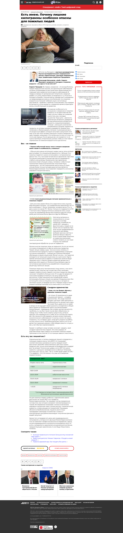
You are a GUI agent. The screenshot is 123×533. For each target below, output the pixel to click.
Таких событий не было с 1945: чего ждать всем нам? (91, 200)
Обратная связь (34, 504)
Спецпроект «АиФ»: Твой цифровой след (61, 7)
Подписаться (88, 82)
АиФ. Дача (80, 74)
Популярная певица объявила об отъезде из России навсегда (90, 163)
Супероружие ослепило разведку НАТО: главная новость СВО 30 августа (88, 98)
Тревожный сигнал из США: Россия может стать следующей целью (91, 157)
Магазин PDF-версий (88, 502)
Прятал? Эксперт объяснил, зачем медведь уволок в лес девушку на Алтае (91, 143)
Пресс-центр (78, 502)
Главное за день (81, 72)
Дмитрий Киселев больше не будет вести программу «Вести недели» (91, 174)
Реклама (32, 502)
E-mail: (77, 65)
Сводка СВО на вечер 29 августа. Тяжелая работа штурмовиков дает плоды (89, 118)
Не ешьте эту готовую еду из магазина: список (89, 189)
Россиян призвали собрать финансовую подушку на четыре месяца (90, 169)
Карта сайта (53, 504)
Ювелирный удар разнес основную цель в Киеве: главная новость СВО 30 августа (89, 105)
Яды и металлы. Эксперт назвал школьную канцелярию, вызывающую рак (90, 132)
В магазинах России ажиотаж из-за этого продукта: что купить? (91, 210)
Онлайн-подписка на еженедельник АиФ (62, 502)
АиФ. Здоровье (81, 76)
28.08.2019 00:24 (25, 12)
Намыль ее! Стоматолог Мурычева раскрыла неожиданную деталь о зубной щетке (91, 138)
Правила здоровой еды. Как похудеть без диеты (49, 442)
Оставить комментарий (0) (61, 448)
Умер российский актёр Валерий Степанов (90, 179)
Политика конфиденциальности (37, 522)
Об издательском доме (43, 502)
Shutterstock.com (25, 64)
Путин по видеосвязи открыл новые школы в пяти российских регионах (88, 91)
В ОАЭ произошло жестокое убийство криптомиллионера (90, 194)
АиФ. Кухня (80, 78)
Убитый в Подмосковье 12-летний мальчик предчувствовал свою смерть (88, 111)
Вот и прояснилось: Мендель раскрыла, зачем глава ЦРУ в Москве (91, 152)
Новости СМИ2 (47, 468)
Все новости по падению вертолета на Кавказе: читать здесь (91, 205)
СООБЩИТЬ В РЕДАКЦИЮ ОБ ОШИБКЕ (67, 504)
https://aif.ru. (34, 519)
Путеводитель (44, 504)
